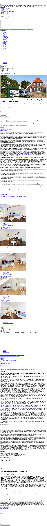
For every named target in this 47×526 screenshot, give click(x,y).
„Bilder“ (12, 133)
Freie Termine (5, 37)
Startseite (4, 32)
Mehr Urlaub (5, 46)
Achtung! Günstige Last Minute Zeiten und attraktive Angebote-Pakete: (6, 129)
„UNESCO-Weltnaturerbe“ (9, 109)
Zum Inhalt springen (4, 9)
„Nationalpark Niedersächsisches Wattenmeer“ (34, 104)
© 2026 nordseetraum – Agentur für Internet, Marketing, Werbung (12, 355)
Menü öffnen (3, 30)
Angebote (4, 35)
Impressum (8, 8)
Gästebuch (5, 41)
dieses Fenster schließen (5, 365)
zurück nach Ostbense (13, 360)
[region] (23, 9)
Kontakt (4, 39)
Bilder (4, 33)
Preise (4, 34)
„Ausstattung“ (41, 132)
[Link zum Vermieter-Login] (4, 508)
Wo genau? (5, 45)
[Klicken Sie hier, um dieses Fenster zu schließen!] (0, 361)
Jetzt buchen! (5, 38)
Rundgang (5, 43)
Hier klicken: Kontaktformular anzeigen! (7, 73)
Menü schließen (3, 65)
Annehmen (2, 4)
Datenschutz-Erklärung (7, 339)
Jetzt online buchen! (4, 357)
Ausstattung (5, 36)
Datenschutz (2, 8)
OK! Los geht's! (3, 116)
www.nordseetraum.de (4, 360)
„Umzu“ (4, 44)
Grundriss (4, 42)
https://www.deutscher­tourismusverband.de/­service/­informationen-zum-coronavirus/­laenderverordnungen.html (20, 406)
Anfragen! (2, 358)
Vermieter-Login (6, 352)
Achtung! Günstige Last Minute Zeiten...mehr (5, 18)
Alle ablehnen (3, 7)
